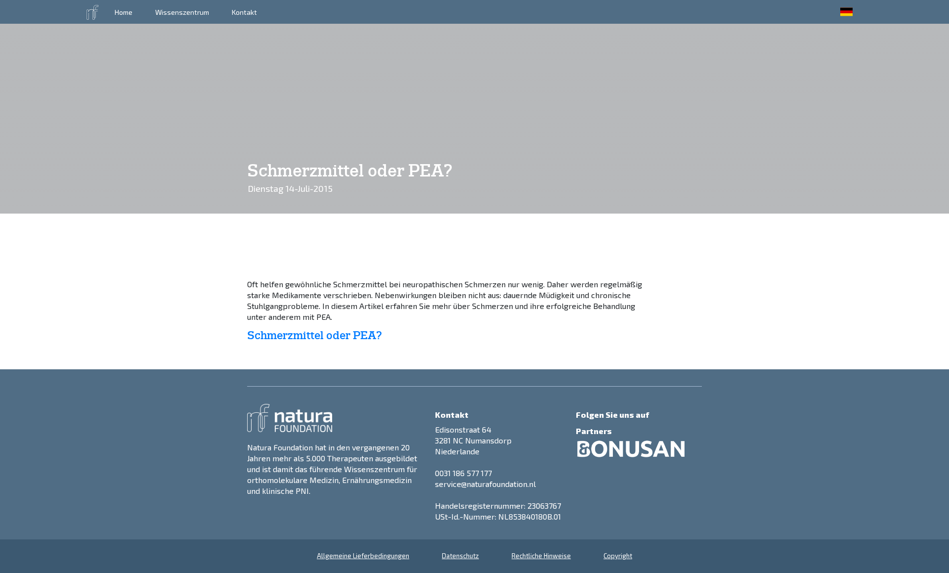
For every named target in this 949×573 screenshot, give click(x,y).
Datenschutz (460, 556)
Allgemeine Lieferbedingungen (363, 556)
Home (123, 12)
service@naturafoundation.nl (485, 483)
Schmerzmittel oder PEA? (314, 335)
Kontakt (244, 12)
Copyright (618, 556)
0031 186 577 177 (463, 473)
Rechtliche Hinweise (541, 556)
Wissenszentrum (182, 12)
